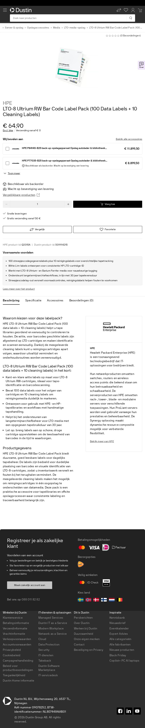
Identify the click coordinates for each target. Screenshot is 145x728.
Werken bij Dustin (85, 628)
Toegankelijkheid (14, 675)
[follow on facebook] (120, 711)
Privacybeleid (12, 650)
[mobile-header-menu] (5, 10)
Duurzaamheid (83, 633)
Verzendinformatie (15, 628)
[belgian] (119, 600)
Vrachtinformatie (14, 633)
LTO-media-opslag (74, 27)
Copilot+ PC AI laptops (124, 660)
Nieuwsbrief (117, 623)
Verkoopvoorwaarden (17, 639)
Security (44, 650)
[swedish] (80, 600)
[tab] (12, 300)
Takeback (44, 660)
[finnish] (104, 600)
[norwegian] (88, 600)
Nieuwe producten (121, 650)
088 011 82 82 (31, 599)
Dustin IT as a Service (52, 623)
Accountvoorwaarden (17, 644)
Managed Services (50, 617)
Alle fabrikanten (119, 644)
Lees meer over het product (19, 288)
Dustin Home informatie (18, 680)
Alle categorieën (120, 639)
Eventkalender (119, 628)
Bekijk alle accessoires (129, 139)
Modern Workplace (51, 628)
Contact (79, 644)
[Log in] (133, 10)
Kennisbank (117, 617)
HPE (7, 103)
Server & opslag (14, 27)
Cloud (42, 639)
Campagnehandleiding (18, 660)
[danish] (96, 600)
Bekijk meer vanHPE (102, 441)
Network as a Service (52, 633)
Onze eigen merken (87, 639)
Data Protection (48, 644)
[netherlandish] (112, 600)
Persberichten (83, 617)
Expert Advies (118, 633)
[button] (119, 10)
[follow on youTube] (137, 711)
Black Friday (117, 655)
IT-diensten (45, 655)
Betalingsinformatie (16, 623)
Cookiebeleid (11, 655)
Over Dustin (81, 623)
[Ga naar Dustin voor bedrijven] (21, 10)
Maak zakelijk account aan (29, 585)
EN (10, 538)
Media (56, 27)
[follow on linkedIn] (128, 711)
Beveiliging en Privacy (88, 650)
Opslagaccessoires (38, 27)
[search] (130, 18)
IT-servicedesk (48, 675)
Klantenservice (13, 617)
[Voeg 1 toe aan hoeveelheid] (68, 204)
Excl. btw (8, 130)
